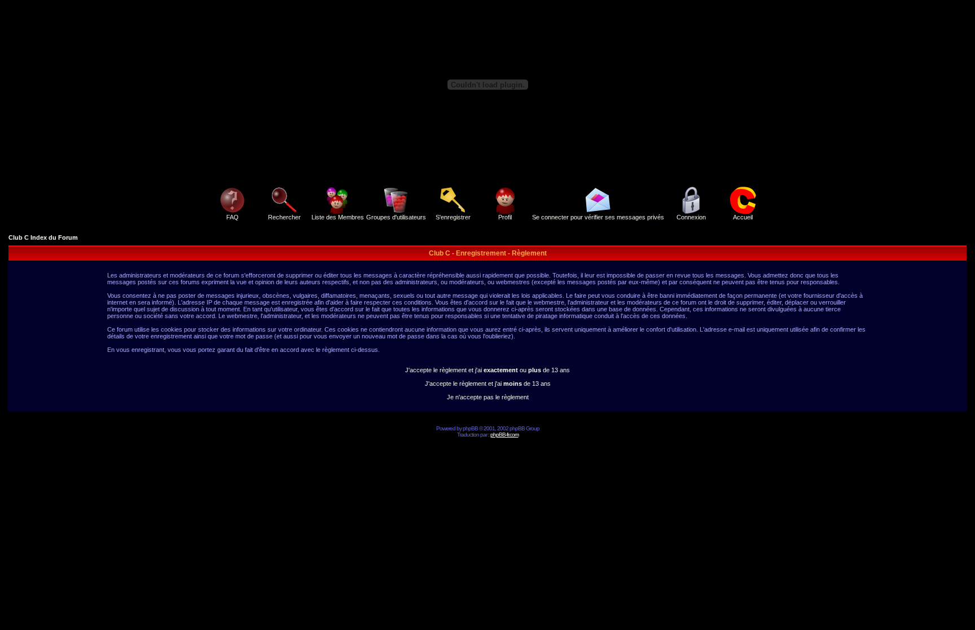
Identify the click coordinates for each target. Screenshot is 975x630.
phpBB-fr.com (504, 434)
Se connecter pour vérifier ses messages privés (598, 217)
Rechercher (284, 217)
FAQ (232, 217)
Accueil (743, 217)
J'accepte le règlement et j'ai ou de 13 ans (487, 370)
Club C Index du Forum (43, 237)
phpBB (470, 428)
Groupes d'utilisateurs (396, 217)
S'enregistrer (453, 217)
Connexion (691, 217)
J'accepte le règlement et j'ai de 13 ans (488, 383)
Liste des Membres (337, 217)
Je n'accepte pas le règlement (488, 397)
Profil (505, 217)
